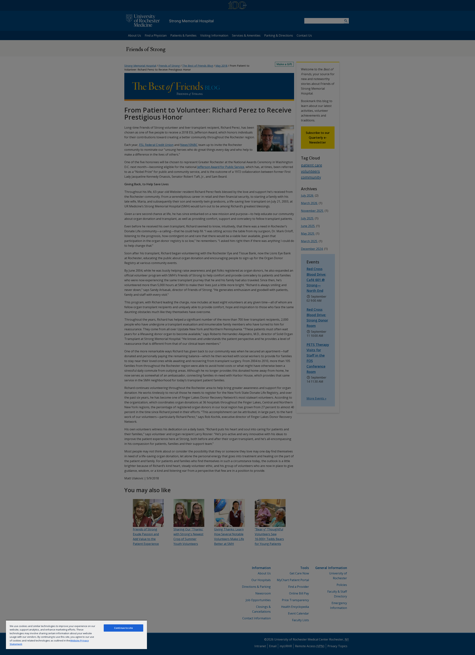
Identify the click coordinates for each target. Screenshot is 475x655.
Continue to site (123, 628)
